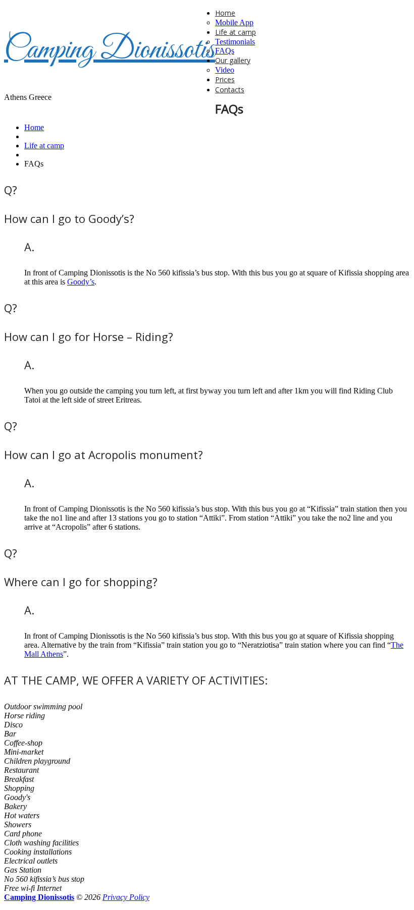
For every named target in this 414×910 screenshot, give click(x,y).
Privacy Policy (125, 897)
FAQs (224, 50)
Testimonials (235, 41)
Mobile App (234, 22)
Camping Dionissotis (109, 50)
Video (224, 70)
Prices (225, 79)
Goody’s (80, 281)
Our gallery (232, 60)
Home (225, 13)
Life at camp (235, 32)
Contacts (229, 89)
